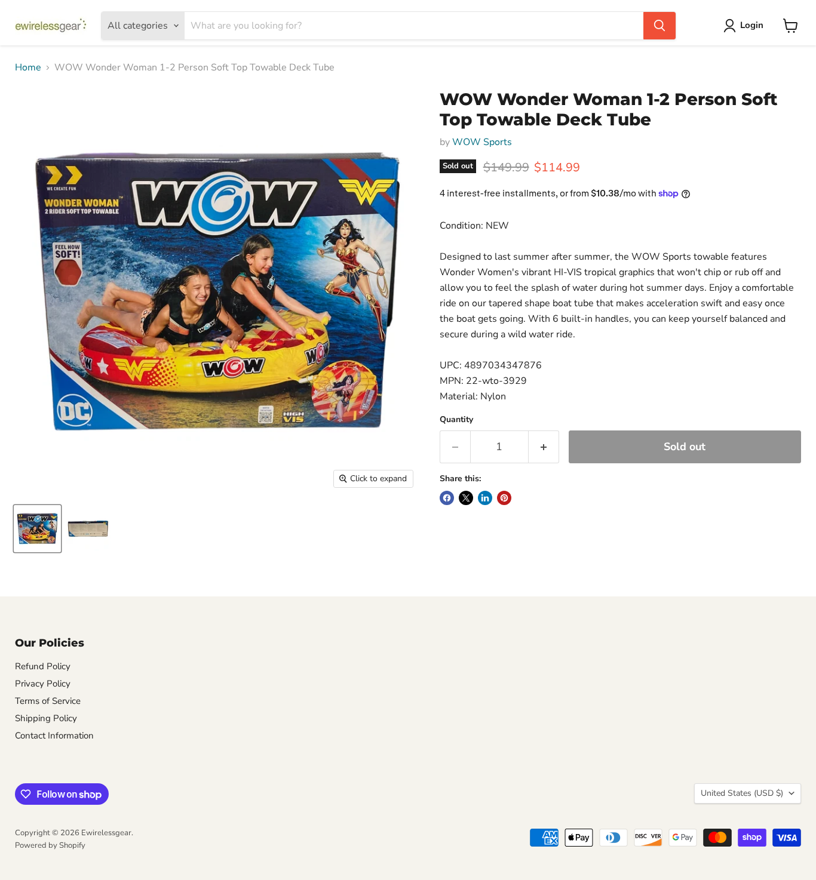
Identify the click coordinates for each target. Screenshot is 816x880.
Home (28, 67)
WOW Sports (482, 142)
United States (742, 793)
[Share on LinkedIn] (485, 498)
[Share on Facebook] (447, 498)
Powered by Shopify (50, 845)
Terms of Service (48, 701)
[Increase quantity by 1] (544, 446)
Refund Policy (42, 666)
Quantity (456, 419)
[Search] (659, 25)
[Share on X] (466, 498)
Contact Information (54, 735)
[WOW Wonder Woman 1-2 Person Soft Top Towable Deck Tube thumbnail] (37, 528)
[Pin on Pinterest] (504, 498)
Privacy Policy (42, 684)
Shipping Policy (46, 718)
